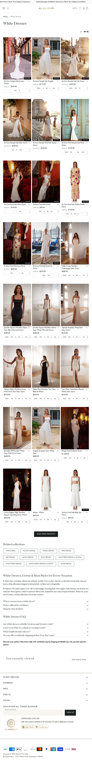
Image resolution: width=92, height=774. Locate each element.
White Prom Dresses (14, 564)
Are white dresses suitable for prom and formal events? (28, 624)
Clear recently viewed (79, 660)
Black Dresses (28, 557)
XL (82, 214)
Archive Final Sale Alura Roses (15, 205)
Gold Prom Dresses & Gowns (69, 557)
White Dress (10, 551)
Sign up (70, 713)
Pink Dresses (67, 551)
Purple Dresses (48, 551)
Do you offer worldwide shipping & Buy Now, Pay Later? (29, 635)
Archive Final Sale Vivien (42, 205)
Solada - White (38, 513)
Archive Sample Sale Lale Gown (73, 81)
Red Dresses (10, 557)
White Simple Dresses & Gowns (41, 564)
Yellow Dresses (29, 551)
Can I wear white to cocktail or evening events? (24, 628)
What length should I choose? (16, 632)
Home (5, 17)
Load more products (46, 534)
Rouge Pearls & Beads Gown (72, 451)
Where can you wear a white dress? (19, 601)
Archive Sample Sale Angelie (43, 81)
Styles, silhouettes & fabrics (16, 605)
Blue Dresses (46, 557)
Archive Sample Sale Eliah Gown (16, 143)
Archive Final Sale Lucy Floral (14, 266)
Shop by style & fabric (13, 609)
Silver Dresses (66, 564)
